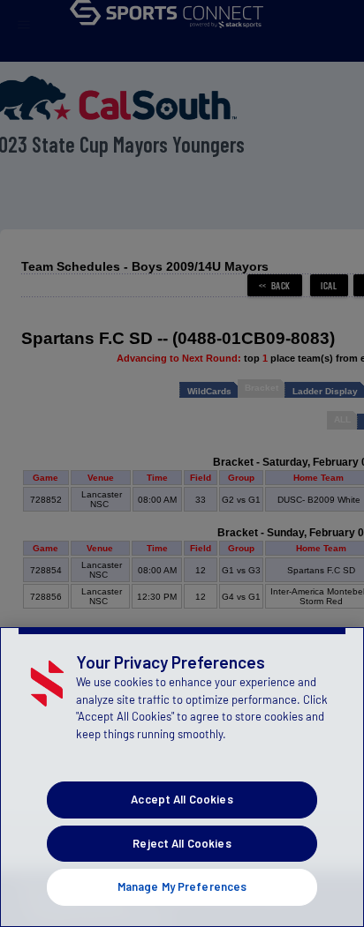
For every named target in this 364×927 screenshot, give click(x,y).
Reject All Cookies (182, 843)
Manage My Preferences (182, 886)
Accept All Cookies (181, 799)
